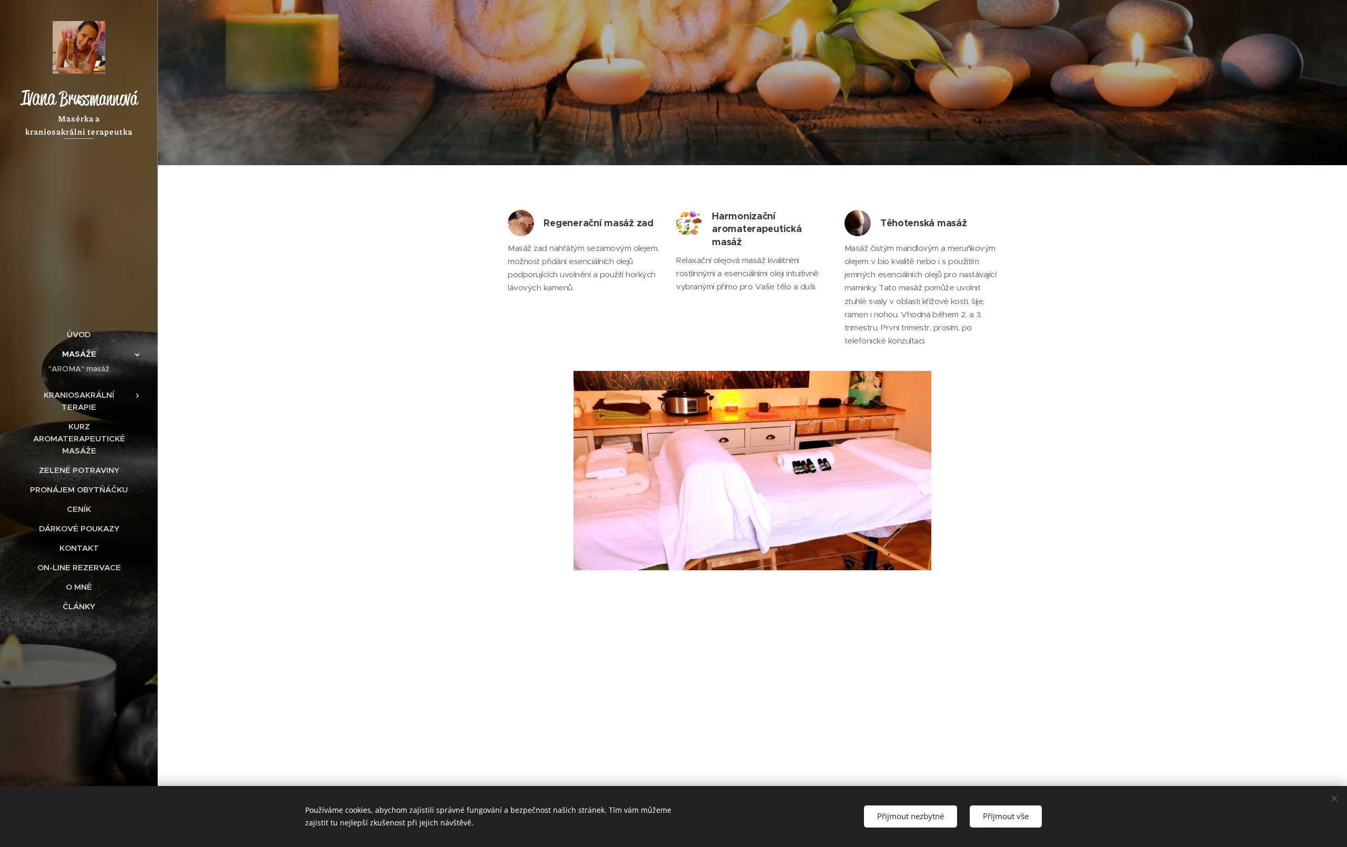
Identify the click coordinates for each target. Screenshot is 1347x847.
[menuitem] (79, 334)
